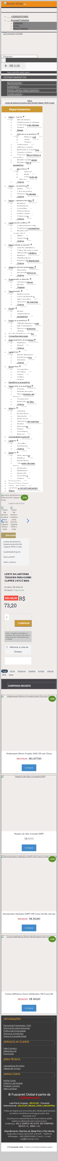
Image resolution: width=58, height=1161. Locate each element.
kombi (41, 671)
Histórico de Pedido (13, 1083)
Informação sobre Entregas (16, 1028)
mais (11, 674)
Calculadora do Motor (14, 1066)
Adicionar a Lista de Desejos (19, 649)
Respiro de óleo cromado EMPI (29, 834)
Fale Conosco (10, 1048)
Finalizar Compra (11, 1086)
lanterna (22, 671)
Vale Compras (10, 1088)
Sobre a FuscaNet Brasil (14, 1036)
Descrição (11, 535)
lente (12, 671)
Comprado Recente (19, 685)
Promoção (8, 1053)
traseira (31, 671)
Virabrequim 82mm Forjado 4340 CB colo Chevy (29, 753)
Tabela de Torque (11, 1068)
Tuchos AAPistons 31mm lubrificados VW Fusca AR (29, 994)
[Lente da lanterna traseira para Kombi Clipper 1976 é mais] (15, 497)
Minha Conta (9, 1080)
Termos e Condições (13, 1033)
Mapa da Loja (9, 1051)
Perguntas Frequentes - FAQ (17, 1025)
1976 (4, 674)
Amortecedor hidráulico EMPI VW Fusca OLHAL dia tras (29, 914)
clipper (50, 671)
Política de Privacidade (14, 1031)
